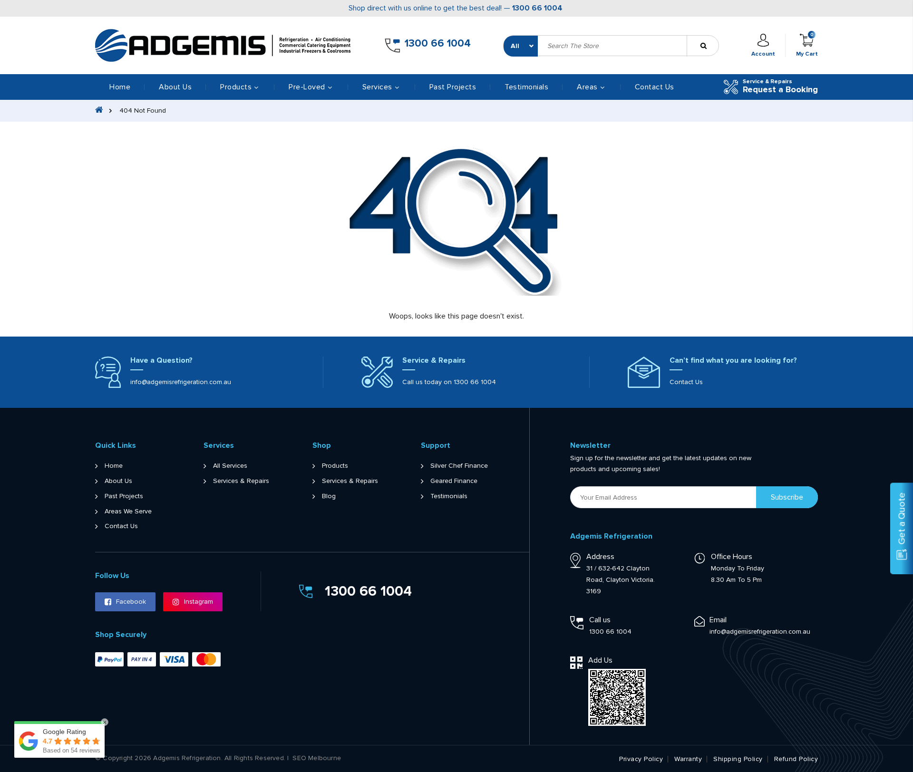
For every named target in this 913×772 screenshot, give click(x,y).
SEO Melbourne (316, 758)
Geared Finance (453, 481)
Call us (600, 620)
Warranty (688, 759)
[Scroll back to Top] (895, 723)
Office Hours (731, 556)
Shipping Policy (738, 759)
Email (718, 620)
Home (119, 87)
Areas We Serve (128, 511)
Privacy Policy (641, 759)
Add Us (600, 660)
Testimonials (526, 87)
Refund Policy (796, 759)
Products (335, 466)
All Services (230, 466)
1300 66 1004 (537, 8)
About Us (175, 87)
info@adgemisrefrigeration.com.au (180, 382)
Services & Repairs (241, 481)
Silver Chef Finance (459, 466)
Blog (329, 496)
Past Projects (452, 87)
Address (600, 556)
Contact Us (654, 87)
